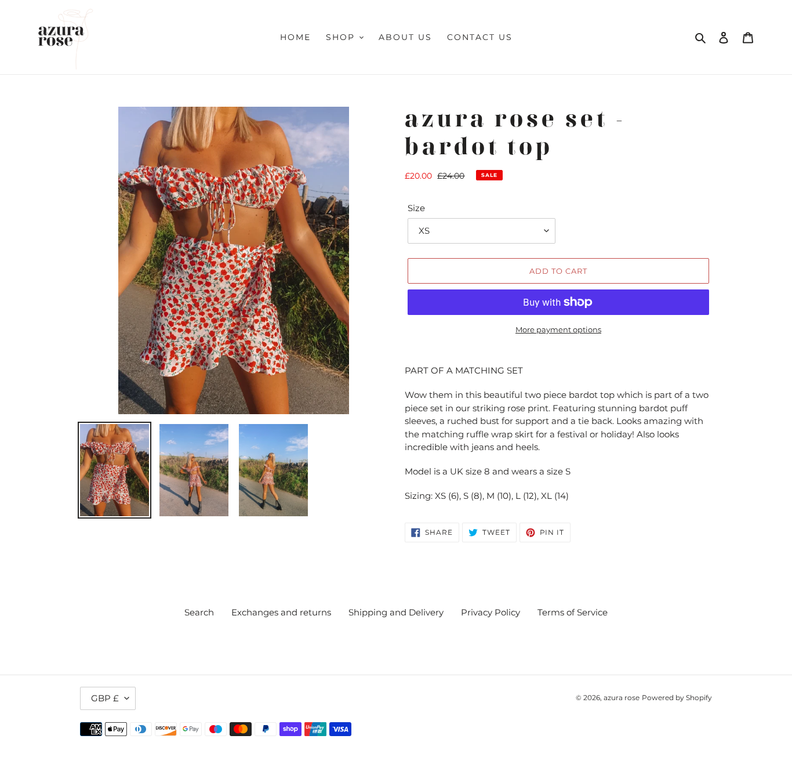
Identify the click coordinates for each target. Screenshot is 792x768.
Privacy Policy (490, 612)
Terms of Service (572, 612)
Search (199, 612)
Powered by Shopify (677, 697)
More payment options (558, 329)
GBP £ (105, 698)
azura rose (622, 697)
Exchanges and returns (281, 612)
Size (416, 207)
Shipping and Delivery (396, 612)
